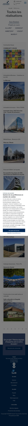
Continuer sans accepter (8, 193)
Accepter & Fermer (14, 230)
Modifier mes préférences (14, 233)
